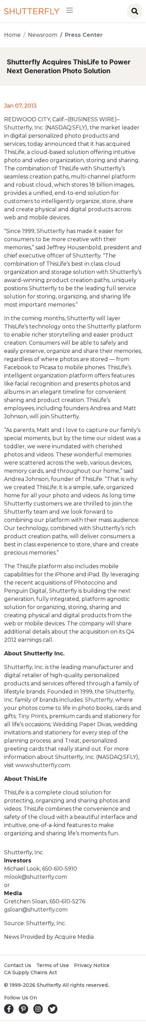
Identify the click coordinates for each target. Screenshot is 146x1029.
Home (12, 35)
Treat (72, 740)
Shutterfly (99, 700)
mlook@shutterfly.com (35, 877)
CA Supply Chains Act (30, 972)
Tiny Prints (32, 716)
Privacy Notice (92, 965)
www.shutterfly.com (42, 765)
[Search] (135, 11)
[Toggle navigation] (67, 11)
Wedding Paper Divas (82, 724)
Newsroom (42, 35)
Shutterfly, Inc (23, 127)
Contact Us (17, 965)
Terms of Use (52, 965)
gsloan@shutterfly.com (36, 909)
